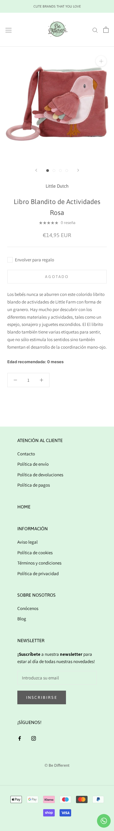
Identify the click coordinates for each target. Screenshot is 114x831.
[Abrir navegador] (8, 29)
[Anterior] (36, 170)
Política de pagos (33, 485)
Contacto (26, 454)
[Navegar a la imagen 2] (54, 170)
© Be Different (57, 765)
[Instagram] (33, 738)
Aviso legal (27, 542)
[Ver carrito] (106, 30)
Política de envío (33, 464)
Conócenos (27, 608)
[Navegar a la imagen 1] (47, 170)
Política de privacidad (38, 573)
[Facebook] (19, 738)
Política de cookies (35, 552)
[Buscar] (95, 29)
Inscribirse (41, 697)
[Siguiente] (78, 170)
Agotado (57, 276)
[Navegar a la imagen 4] (66, 170)
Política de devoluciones (40, 474)
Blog (21, 619)
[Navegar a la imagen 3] (60, 170)
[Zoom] (101, 61)
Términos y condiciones (39, 563)
